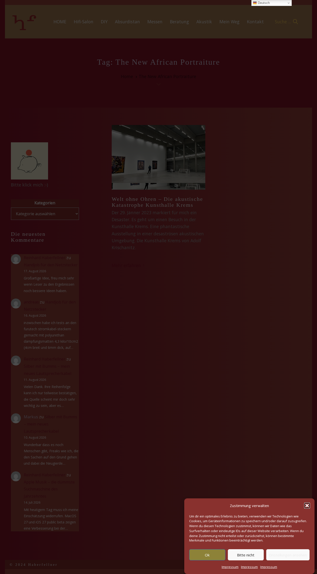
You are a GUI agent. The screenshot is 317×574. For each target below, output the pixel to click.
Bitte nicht (245, 554)
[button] (307, 505)
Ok (207, 554)
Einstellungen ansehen (288, 554)
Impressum (230, 567)
